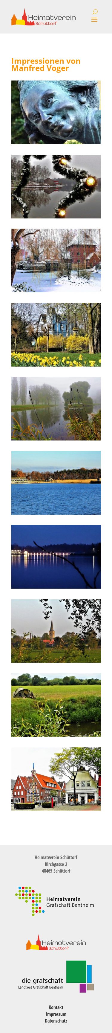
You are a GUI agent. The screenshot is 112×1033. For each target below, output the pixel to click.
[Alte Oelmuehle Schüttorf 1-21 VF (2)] (56, 291)
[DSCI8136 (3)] (56, 735)
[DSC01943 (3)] (56, 587)
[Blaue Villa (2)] (56, 365)
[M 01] (56, 809)
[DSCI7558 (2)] (56, 661)
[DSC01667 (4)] (56, 439)
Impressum (56, 1014)
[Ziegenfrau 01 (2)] (56, 142)
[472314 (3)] (56, 217)
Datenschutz (56, 1020)
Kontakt (56, 1007)
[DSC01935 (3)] (56, 513)
